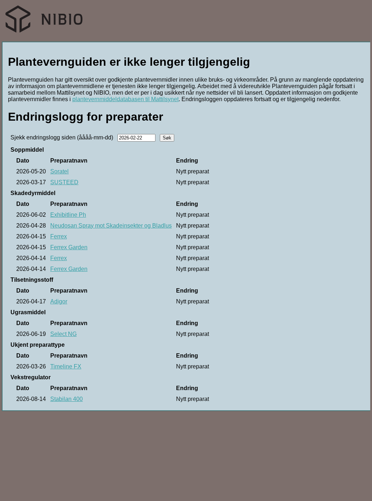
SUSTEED (64, 182)
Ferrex (58, 236)
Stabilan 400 (66, 399)
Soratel (59, 171)
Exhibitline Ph (68, 215)
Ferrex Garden (68, 247)
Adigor (58, 301)
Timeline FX (65, 366)
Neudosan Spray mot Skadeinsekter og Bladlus (111, 226)
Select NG (63, 334)
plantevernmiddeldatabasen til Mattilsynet (125, 99)
